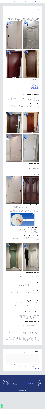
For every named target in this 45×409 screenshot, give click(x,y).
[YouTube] (22, 3)
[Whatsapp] (2, 407)
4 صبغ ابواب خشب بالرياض (35, 83)
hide (32, 79)
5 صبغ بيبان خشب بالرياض (35, 84)
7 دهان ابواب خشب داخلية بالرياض (34, 86)
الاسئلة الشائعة (7, 1)
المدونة (39, 380)
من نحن (23, 1)
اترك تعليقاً (37, 13)
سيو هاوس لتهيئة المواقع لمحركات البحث (22, 390)
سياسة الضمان (11, 1)
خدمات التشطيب (31, 1)
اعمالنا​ (15, 1)
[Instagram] (24, 3)
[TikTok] (20, 3)
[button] (4, 1)
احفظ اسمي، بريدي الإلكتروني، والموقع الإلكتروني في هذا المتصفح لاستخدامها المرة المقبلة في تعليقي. (27, 366)
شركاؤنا (39, 385)
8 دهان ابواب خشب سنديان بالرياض (34, 87)
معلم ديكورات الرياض (34, 174)
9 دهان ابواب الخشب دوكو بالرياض (34, 88)
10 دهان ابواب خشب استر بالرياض (34, 89)
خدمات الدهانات (26, 1)
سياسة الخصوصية (19, 1)
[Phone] (2, 405)
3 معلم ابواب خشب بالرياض (35, 82)
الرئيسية (35, 1)
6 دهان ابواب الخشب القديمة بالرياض (34, 85)
